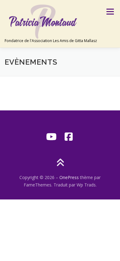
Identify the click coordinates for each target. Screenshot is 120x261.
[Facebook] (68, 136)
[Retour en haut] (60, 163)
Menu (110, 11)
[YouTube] (51, 136)
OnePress (69, 177)
